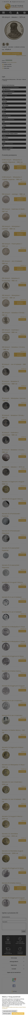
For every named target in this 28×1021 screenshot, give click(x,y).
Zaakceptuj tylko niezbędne (9, 1011)
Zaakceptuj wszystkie (18, 1013)
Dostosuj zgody (6, 1013)
